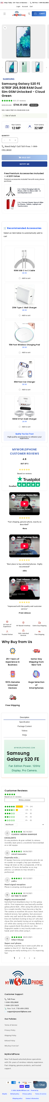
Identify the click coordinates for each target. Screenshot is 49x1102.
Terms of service (40, 1094)
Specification (24, 722)
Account (25, 6)
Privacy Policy (10, 1030)
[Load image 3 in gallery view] (37, 67)
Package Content (25, 726)
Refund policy (14, 1094)
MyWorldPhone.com (23, 1090)
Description (24, 717)
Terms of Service (11, 1025)
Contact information (32, 1098)
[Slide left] (2, 67)
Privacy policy (27, 1094)
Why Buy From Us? (12, 1046)
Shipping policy (17, 1098)
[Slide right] (46, 67)
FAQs (24, 735)
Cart (31, 6)
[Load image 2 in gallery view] (24, 67)
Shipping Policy (10, 1035)
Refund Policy (10, 1041)
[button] (4, 13)
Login (18, 6)
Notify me (24, 164)
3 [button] (24, 958)
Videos (24, 731)
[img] (17, 832)
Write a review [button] (24, 800)
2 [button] (19, 958)
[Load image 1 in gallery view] (11, 67)
